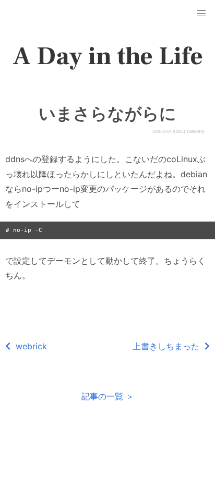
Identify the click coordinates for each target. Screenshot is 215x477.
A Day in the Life (108, 56)
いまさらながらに (107, 113)
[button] (201, 13)
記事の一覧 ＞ (107, 396)
